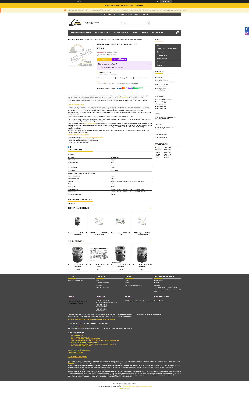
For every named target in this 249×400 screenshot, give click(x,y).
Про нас (145, 32)
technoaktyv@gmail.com (164, 102)
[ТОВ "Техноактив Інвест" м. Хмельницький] (75, 23)
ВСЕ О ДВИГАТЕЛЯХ (77, 335)
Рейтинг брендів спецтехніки (133, 285)
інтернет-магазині (123, 97)
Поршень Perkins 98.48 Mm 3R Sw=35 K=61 (77, 233)
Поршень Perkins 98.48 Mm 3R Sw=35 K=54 (120, 265)
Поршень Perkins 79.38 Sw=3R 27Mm (99, 265)
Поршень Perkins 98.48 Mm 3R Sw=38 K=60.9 (142, 265)
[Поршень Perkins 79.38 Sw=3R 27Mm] (99, 254)
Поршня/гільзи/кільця (108, 39)
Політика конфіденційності (144, 386)
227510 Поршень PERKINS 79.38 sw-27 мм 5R (142, 233)
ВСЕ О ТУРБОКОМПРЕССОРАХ (80, 337)
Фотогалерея (161, 62)
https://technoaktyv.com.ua (164, 99)
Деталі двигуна (95, 39)
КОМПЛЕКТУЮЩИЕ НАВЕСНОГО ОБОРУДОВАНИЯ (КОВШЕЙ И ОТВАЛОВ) (93, 344)
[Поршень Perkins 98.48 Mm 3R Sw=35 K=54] (120, 254)
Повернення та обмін (102, 32)
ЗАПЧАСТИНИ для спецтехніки (167, 48)
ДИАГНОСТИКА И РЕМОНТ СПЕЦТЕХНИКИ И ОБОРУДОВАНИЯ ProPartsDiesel (95, 340)
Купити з (116, 59)
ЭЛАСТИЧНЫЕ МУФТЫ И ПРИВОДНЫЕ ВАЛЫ (85, 342)
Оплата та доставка (121, 32)
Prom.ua (134, 383)
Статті (127, 280)
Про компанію (162, 55)
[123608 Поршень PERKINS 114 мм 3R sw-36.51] (99, 221)
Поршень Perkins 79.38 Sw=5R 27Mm (120, 233)
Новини (127, 282)
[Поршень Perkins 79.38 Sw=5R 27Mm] (120, 221)
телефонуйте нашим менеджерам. (93, 137)
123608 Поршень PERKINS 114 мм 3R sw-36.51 (99, 233)
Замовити (139, 5)
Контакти (135, 32)
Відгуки (159, 65)
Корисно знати (157, 32)
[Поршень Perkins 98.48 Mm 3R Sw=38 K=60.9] (142, 254)
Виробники (160, 52)
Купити (104, 59)
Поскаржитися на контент (129, 386)
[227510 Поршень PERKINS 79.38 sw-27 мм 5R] (142, 221)
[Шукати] (147, 23)
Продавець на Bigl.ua (124, 385)
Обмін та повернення (102, 287)
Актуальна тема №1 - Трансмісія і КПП (165, 287)
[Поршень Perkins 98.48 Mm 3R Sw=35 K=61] (77, 221)
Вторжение (99, 280)
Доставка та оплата (102, 282)
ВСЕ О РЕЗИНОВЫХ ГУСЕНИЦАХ (81, 346)
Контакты (71, 363)
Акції (158, 45)
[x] (70, 147)
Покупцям (99, 285)
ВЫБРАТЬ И (91, 319)
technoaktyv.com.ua (90, 123)
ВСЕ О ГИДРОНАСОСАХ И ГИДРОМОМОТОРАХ (85, 339)
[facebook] (68, 147)
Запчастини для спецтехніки (80, 32)
